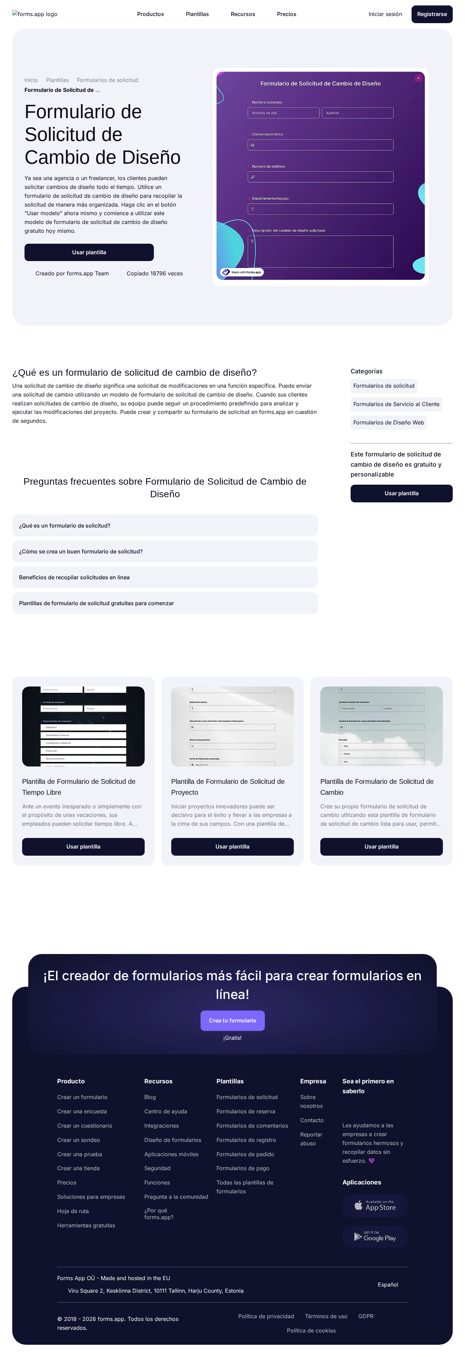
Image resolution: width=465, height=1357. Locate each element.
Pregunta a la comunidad (176, 1196)
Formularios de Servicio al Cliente (396, 404)
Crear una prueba (79, 1154)
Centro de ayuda (165, 1111)
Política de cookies (311, 1330)
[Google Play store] (375, 1238)
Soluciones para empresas (91, 1196)
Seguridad (157, 1168)
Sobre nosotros (311, 1101)
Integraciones (161, 1125)
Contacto (312, 1120)
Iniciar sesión (385, 14)
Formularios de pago (243, 1168)
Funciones (157, 1182)
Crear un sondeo (78, 1139)
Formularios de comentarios (252, 1125)
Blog (150, 1097)
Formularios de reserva (246, 1111)
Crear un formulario (82, 1097)
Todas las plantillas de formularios (245, 1187)
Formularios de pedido (245, 1154)
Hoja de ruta (73, 1211)
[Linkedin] (347, 1108)
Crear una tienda (78, 1168)
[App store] (375, 1207)
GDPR (365, 1316)
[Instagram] (362, 1108)
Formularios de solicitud (384, 385)
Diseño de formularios (172, 1139)
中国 (384, 1266)
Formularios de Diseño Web (388, 422)
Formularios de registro (246, 1139)
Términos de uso (326, 1316)
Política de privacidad (266, 1316)
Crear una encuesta (82, 1111)
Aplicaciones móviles (171, 1154)
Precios (66, 1182)
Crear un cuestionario (84, 1125)
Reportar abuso (311, 1139)
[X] (377, 1108)
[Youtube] (392, 1108)
